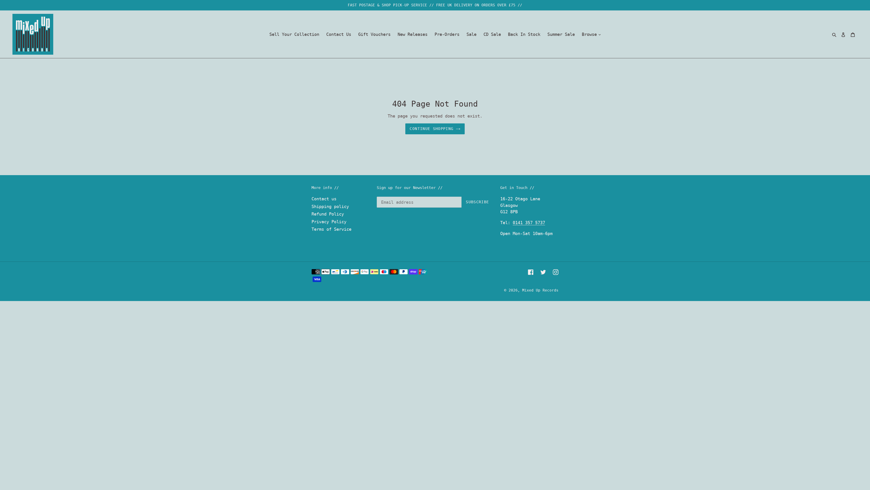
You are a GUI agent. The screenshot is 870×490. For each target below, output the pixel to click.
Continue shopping (431, 128)
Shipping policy (330, 206)
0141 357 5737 (529, 222)
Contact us (324, 198)
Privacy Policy (329, 221)
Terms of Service (331, 229)
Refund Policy (328, 213)
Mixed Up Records (540, 290)
